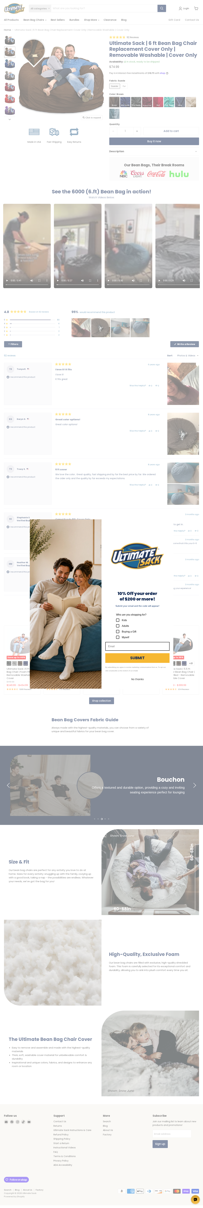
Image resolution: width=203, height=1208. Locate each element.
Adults (125, 626)
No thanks (137, 679)
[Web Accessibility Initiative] (1, 1204)
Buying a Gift (129, 631)
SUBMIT (137, 657)
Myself (125, 637)
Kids (124, 620)
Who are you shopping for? (131, 614)
